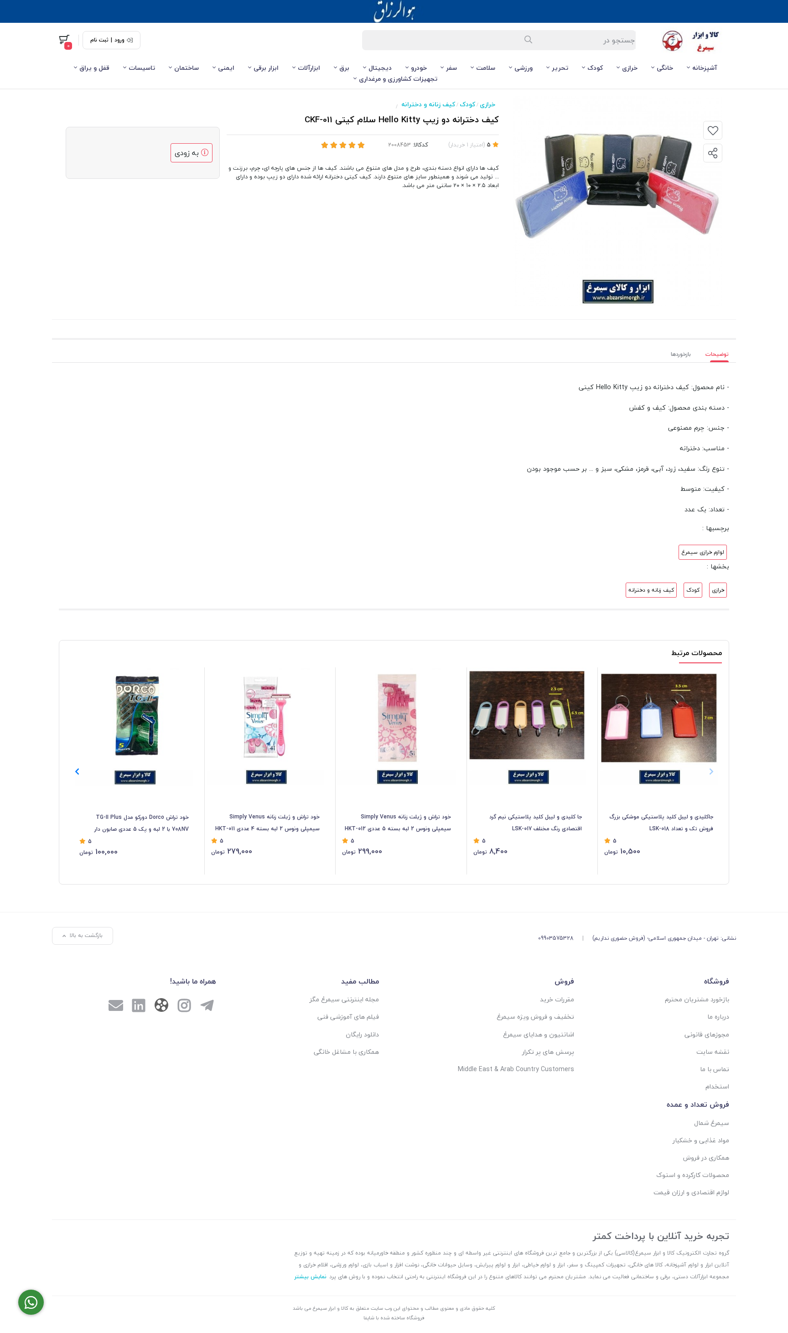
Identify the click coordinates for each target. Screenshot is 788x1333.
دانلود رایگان (362, 1034)
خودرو (419, 68)
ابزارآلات (309, 68)
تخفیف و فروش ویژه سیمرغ (535, 1016)
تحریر (560, 68)
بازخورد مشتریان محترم (697, 999)
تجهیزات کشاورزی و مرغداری (398, 78)
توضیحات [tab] (717, 354)
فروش (564, 981)
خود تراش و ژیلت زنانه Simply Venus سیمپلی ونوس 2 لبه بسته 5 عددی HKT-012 (398, 822)
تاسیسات (142, 68)
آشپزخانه (704, 68)
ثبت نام (99, 40)
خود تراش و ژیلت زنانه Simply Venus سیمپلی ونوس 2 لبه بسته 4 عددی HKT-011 (267, 822)
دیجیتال (380, 68)
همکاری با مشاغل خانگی (346, 1051)
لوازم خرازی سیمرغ (702, 552)
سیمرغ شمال (711, 1123)
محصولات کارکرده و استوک (692, 1175)
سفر (451, 68)
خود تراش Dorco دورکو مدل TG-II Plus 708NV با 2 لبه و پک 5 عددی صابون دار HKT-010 (141, 823)
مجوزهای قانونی (706, 1034)
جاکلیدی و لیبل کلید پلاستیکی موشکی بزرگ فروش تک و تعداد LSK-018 (661, 822)
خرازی (630, 68)
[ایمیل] (116, 1006)
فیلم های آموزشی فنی (348, 1016)
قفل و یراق (94, 68)
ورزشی (523, 68)
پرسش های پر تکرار (548, 1051)
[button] (77, 771)
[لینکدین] (139, 1006)
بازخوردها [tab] (681, 354)
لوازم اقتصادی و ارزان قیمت (691, 1192)
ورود (119, 40)
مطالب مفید (360, 981)
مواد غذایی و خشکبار (701, 1140)
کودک (595, 68)
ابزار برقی (266, 68)
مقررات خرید (557, 999)
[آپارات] (161, 1007)
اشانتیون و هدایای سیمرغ (538, 1034)
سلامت (485, 68)
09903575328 (556, 938)
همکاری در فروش (706, 1157)
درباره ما (718, 1016)
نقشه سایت (712, 1051)
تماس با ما (714, 1069)
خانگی (665, 68)
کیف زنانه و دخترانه (428, 104)
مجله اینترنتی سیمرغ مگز (344, 999)
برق (344, 68)
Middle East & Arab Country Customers (516, 1069)
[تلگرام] (207, 1006)
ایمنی (226, 68)
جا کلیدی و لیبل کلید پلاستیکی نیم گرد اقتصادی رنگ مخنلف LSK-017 (535, 822)
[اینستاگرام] (184, 1006)
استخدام (717, 1086)
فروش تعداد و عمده (698, 1104)
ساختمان (186, 68)
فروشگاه (716, 981)
